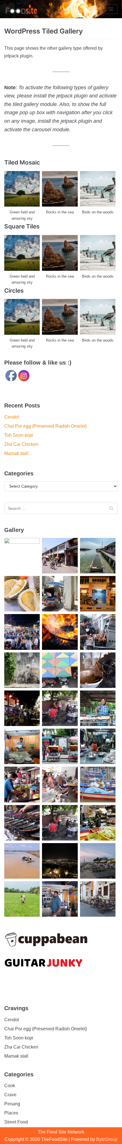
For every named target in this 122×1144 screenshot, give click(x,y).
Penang (12, 1103)
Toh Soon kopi (18, 435)
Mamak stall (16, 453)
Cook (9, 1085)
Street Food (16, 1122)
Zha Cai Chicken (21, 444)
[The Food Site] (21, 9)
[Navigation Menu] (111, 9)
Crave (10, 1094)
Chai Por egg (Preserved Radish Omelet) (45, 426)
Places (11, 1112)
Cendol (11, 417)
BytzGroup (106, 1139)
